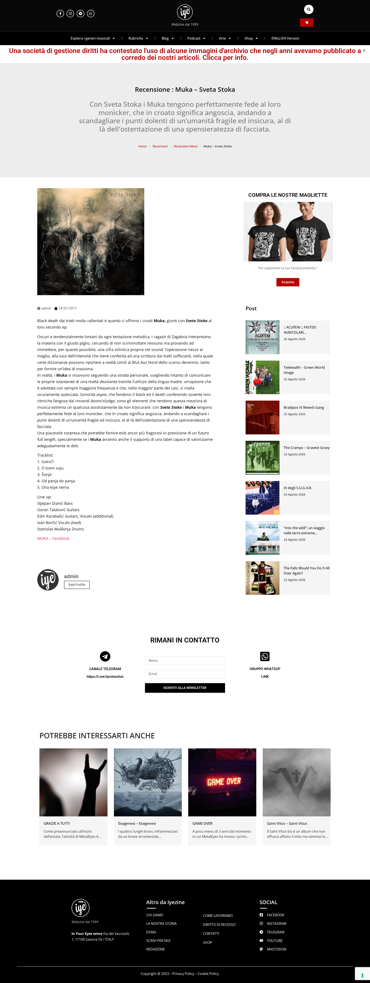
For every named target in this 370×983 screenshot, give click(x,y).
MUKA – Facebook (53, 538)
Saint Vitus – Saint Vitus (287, 823)
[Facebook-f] (60, 13)
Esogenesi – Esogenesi (137, 823)
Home (142, 146)
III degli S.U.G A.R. (298, 488)
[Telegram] (80, 13)
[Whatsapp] (90, 13)
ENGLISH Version (285, 38)
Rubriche (135, 38)
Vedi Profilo (76, 585)
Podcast (193, 38)
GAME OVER (202, 823)
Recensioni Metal (185, 146)
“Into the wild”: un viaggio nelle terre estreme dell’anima (304, 533)
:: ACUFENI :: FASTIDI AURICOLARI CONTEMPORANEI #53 (302, 332)
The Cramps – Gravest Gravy (307, 447)
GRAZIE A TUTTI (57, 823)
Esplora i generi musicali (90, 38)
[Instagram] (70, 13)
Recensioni (160, 146)
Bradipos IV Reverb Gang (304, 407)
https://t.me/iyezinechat (105, 677)
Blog (165, 38)
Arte (222, 38)
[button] (308, 9)
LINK (265, 677)
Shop (249, 38)
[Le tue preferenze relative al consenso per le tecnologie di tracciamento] (362, 975)
